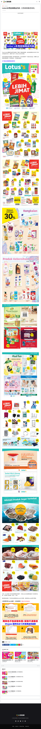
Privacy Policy (21, 726)
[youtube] (20, 721)
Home (13, 726)
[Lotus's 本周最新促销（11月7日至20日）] (4, 692)
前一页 (38, 665)
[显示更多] (23, 645)
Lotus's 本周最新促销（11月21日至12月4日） (32, 661)
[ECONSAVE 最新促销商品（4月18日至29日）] (4, 673)
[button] (1, 2)
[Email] (21, 645)
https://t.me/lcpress (26, 601)
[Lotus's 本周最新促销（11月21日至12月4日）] (4, 682)
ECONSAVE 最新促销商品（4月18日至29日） (7, 661)
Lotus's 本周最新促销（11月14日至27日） (15, 686)
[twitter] (18, 721)
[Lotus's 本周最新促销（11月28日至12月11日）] (4, 678)
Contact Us (27, 726)
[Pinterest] (19, 645)
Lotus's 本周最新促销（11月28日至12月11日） (20, 661)
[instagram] (23, 721)
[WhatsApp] (17, 645)
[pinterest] (25, 721)
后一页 (3, 665)
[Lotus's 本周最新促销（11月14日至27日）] (4, 687)
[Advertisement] (20, 21)
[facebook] (16, 721)
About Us (16, 726)
